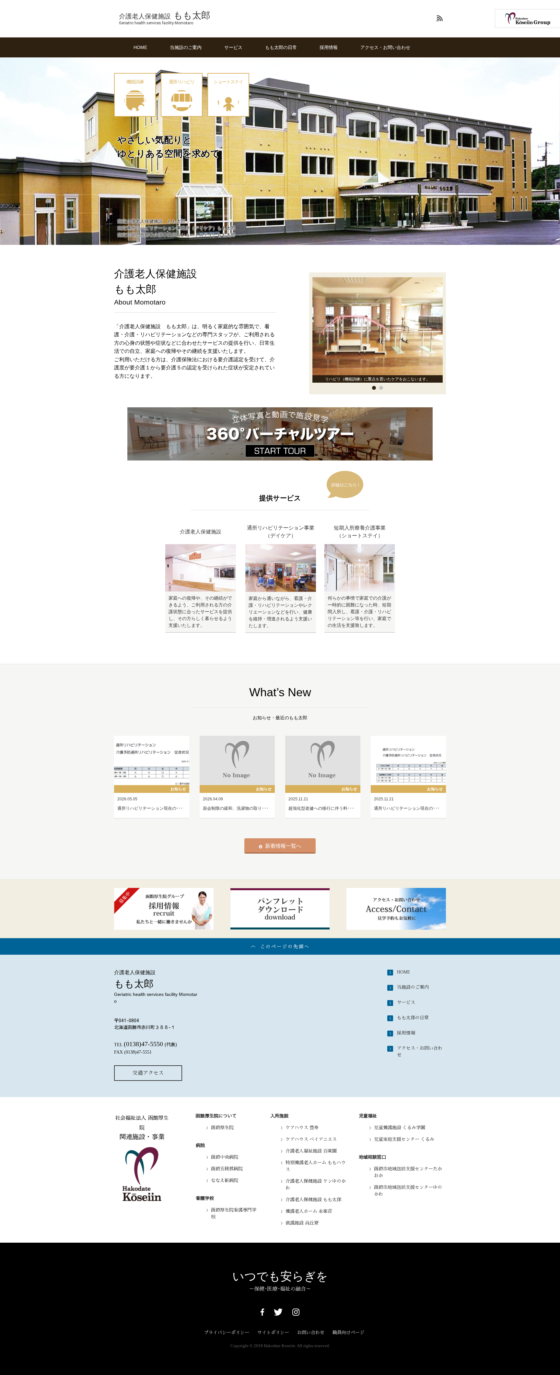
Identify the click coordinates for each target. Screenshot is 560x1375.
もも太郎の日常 (281, 47)
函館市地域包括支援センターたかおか (408, 1172)
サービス (233, 47)
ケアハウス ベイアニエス (311, 1139)
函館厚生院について (216, 1115)
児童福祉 (368, 1115)
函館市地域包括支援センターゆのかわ (408, 1190)
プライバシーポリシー (226, 1332)
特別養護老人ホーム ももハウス (316, 1166)
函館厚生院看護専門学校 (233, 1213)
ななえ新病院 (224, 1180)
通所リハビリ (181, 81)
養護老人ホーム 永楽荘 (309, 1211)
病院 (200, 1145)
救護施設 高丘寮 (302, 1223)
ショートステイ (228, 81)
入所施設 (279, 1115)
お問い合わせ (310, 1332)
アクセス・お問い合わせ (385, 47)
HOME (140, 47)
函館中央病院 (224, 1157)
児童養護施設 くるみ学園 (399, 1127)
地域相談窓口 (372, 1157)
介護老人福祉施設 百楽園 (311, 1151)
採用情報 (329, 47)
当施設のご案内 (186, 47)
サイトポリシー (273, 1332)
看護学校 (205, 1198)
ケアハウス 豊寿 (302, 1127)
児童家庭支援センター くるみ (404, 1139)
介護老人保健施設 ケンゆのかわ (316, 1184)
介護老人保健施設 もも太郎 (313, 1199)
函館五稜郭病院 (227, 1168)
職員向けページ (348, 1332)
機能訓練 (134, 81)
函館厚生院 (222, 1127)
